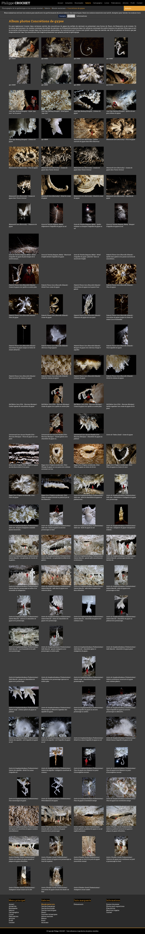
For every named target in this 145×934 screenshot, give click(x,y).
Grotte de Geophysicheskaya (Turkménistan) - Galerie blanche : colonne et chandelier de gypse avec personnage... (24, 619)
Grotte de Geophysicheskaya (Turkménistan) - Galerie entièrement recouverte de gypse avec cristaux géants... (121, 679)
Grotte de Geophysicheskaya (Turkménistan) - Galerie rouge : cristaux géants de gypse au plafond (24, 710)
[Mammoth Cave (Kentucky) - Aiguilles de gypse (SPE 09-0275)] (121, 185)
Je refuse (71, 16)
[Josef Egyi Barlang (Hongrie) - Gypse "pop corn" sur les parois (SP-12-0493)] (24, 100)
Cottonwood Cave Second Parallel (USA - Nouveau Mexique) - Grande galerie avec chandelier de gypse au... (54, 437)
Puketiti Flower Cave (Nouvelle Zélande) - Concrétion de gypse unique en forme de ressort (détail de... (22, 348)
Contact (139, 3)
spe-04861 (77, 58)
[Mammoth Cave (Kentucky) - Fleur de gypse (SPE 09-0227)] (121, 128)
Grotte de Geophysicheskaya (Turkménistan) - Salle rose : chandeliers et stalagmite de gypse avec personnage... (121, 497)
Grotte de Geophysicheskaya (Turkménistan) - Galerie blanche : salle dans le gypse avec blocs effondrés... (89, 588)
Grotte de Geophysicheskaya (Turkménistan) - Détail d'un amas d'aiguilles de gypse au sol (89, 739)
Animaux (44, 922)
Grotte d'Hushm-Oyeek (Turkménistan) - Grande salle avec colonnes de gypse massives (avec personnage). (54, 829)
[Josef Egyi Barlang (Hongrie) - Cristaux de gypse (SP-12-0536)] (24, 128)
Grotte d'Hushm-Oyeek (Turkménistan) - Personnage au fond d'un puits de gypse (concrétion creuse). (87, 859)
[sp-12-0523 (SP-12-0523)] (121, 74)
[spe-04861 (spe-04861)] (89, 47)
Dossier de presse (112, 904)
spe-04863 (109, 58)
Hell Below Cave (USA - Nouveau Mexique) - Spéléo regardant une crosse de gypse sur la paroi (120, 406)
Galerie (88, 3)
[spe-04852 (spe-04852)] (56, 47)
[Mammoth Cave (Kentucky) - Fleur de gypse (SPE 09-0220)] (24, 157)
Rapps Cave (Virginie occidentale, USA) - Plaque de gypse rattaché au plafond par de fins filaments (55, 497)
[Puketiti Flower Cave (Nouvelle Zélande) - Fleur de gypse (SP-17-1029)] (24, 304)
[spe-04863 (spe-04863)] (121, 47)
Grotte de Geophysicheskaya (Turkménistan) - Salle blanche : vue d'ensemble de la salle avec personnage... (24, 649)
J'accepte (62, 16)
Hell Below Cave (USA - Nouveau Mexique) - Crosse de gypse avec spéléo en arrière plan (55, 405)
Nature (43, 918)
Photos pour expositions (115, 906)
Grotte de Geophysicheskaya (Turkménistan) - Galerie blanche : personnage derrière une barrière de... (121, 558)
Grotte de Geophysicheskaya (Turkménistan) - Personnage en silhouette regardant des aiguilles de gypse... (56, 710)
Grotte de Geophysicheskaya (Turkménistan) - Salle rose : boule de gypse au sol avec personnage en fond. (56, 528)
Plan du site (110, 908)
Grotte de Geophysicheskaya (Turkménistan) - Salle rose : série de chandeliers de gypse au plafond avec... (89, 497)
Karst (43, 920)
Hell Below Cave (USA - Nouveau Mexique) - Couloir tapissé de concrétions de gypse (23, 405)
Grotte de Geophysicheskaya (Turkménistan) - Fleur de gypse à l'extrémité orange (89, 800)
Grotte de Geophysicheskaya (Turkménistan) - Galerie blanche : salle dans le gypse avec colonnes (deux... (56, 588)
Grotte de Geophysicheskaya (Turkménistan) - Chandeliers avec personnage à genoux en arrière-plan (56, 679)
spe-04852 (44, 58)
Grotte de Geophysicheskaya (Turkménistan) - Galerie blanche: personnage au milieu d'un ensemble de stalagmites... (24, 588)
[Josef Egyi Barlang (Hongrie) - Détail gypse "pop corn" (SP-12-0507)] (56, 100)
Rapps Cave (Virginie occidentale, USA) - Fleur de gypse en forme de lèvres (87, 466)
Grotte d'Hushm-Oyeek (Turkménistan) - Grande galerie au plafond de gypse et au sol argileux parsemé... (88, 829)
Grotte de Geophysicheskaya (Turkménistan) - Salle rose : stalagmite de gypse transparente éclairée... (121, 528)
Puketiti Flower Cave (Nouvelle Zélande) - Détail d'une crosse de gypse (54, 286)
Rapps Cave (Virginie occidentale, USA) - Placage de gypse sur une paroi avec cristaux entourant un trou (55, 467)
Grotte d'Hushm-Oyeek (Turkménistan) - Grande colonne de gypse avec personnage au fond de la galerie (56, 859)
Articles (125, 3)
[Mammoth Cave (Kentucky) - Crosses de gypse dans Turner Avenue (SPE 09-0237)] (121, 157)
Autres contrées (47, 916)
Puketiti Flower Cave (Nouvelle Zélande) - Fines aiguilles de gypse (119, 347)
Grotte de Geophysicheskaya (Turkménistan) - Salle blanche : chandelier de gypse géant (121, 648)
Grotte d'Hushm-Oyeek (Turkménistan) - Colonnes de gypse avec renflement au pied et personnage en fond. (120, 859)
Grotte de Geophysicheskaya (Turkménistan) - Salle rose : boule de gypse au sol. (89, 527)
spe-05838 (44, 139)
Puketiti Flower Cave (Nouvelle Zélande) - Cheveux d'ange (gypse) (54, 347)
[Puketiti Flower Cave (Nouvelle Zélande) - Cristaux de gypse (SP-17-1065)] (89, 365)
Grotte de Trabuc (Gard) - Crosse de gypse (119, 435)
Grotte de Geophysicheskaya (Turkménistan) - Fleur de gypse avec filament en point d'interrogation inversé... (89, 770)
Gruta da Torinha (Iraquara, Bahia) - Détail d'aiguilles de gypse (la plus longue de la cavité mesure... (22, 257)
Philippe (16, 3)
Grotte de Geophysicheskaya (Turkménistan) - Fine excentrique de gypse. (24, 800)
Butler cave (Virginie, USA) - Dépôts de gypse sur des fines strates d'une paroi (23, 466)
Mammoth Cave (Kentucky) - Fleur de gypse (120, 139)
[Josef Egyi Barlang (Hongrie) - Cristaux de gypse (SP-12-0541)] (89, 100)
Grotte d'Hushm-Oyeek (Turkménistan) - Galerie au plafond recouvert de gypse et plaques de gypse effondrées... (119, 829)
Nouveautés (79, 3)
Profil (133, 3)
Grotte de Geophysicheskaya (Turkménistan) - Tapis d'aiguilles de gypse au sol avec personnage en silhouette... (121, 710)
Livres (106, 3)
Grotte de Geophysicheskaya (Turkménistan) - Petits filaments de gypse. (56, 800)
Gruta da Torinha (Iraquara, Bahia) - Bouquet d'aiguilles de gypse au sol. (120, 225)
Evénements (78, 904)
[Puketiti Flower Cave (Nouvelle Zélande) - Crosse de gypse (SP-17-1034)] (56, 304)
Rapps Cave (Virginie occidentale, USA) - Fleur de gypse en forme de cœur (119, 466)
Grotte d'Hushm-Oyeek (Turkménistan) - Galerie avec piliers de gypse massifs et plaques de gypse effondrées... (22, 859)
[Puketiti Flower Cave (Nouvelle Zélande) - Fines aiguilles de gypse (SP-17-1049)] (121, 335)
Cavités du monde (48, 908)
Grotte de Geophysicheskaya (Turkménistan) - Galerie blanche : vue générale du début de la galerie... (56, 558)
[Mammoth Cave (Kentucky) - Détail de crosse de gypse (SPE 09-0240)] (56, 185)
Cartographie (97, 3)
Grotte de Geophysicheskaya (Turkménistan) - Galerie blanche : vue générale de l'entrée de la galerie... (24, 558)
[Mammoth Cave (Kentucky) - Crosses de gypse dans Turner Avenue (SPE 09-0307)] (56, 157)
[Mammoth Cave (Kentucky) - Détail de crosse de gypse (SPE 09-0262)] (89, 185)
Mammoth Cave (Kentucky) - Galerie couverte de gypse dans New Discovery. (86, 140)
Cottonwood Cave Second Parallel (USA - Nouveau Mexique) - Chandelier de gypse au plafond (88, 437)
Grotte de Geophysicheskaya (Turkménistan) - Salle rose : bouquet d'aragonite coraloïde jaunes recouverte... (24, 528)
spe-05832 (77, 85)
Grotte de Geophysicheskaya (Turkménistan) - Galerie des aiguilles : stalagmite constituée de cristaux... (56, 770)
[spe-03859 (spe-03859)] (56, 74)
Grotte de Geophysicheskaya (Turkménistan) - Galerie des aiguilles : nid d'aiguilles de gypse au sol (56, 740)
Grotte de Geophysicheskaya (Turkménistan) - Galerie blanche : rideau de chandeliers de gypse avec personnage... (56, 619)
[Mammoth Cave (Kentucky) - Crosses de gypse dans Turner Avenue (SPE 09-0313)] (89, 157)
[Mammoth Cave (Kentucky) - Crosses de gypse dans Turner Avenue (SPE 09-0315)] (24, 185)
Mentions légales (112, 910)
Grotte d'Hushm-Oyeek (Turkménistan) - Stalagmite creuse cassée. (87, 888)
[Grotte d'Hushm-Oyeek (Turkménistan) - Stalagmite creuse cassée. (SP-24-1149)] (89, 876)
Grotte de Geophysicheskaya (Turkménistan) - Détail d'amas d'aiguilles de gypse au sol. (121, 739)
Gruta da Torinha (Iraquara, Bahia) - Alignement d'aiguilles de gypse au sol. (54, 225)
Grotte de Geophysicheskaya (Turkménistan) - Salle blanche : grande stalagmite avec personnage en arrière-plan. (56, 649)
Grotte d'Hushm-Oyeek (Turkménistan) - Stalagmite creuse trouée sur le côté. (22, 888)
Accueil (60, 3)
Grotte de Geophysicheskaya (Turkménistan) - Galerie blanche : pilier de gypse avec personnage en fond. (121, 588)
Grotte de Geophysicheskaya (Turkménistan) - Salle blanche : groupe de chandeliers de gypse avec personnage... (24, 679)
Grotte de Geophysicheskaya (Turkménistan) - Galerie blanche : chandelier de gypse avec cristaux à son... (89, 619)
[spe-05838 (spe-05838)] (56, 128)
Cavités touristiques (48, 910)
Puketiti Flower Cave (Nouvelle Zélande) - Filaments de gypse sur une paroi (87, 316)
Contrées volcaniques (49, 914)
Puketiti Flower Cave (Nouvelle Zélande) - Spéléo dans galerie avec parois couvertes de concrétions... (120, 257)
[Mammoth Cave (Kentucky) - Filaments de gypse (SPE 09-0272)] (24, 213)
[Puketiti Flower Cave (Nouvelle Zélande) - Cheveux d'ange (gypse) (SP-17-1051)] (56, 335)
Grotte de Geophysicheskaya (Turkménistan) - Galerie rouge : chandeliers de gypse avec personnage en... (89, 679)
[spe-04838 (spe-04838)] (24, 74)
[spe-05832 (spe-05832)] (89, 74)
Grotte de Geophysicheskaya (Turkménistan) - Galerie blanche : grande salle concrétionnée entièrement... (89, 558)
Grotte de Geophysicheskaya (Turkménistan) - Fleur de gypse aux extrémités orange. (121, 800)
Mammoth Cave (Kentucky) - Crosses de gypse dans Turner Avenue (54, 169)
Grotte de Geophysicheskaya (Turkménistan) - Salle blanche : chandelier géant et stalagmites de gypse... (89, 649)
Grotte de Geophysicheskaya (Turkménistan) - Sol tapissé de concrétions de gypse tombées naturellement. (24, 829)
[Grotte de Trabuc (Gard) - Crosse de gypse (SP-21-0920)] (121, 424)
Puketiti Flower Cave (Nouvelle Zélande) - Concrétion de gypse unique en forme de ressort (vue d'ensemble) (119, 317)
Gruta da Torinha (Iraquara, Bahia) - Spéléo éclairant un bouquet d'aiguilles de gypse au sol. (88, 226)
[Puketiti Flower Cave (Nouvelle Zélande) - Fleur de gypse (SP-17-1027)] (121, 274)
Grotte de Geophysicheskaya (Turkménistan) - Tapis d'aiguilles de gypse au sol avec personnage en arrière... (89, 710)
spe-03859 (44, 85)
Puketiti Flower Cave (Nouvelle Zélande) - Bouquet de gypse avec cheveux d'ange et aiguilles (87, 348)
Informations (82, 16)
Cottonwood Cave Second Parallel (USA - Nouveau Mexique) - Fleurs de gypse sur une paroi (23, 437)
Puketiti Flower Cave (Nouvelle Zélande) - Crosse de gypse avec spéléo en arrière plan (23, 286)
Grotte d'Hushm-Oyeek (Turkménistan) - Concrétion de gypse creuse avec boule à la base (55, 889)
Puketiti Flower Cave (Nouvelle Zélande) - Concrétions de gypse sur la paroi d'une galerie (87, 287)
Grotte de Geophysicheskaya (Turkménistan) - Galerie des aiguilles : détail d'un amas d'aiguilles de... (24, 770)
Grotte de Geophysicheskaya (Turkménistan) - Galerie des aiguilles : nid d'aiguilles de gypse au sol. (24, 740)
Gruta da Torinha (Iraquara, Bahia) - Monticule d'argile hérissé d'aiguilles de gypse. (56, 256)
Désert (43, 912)
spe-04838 (12, 85)
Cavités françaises (48, 906)
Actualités (68, 3)
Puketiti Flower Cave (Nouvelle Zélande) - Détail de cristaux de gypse (54, 377)
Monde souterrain (48, 904)
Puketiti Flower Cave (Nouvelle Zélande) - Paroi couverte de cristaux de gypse (22, 377)
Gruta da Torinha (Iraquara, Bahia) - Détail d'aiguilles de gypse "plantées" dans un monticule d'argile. (87, 257)
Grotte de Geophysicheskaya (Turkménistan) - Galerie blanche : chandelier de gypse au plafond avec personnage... (121, 619)
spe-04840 (12, 58)
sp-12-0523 (109, 85)
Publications (116, 3)
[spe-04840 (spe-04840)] (24, 47)
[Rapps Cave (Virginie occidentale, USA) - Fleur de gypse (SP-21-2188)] (24, 484)
